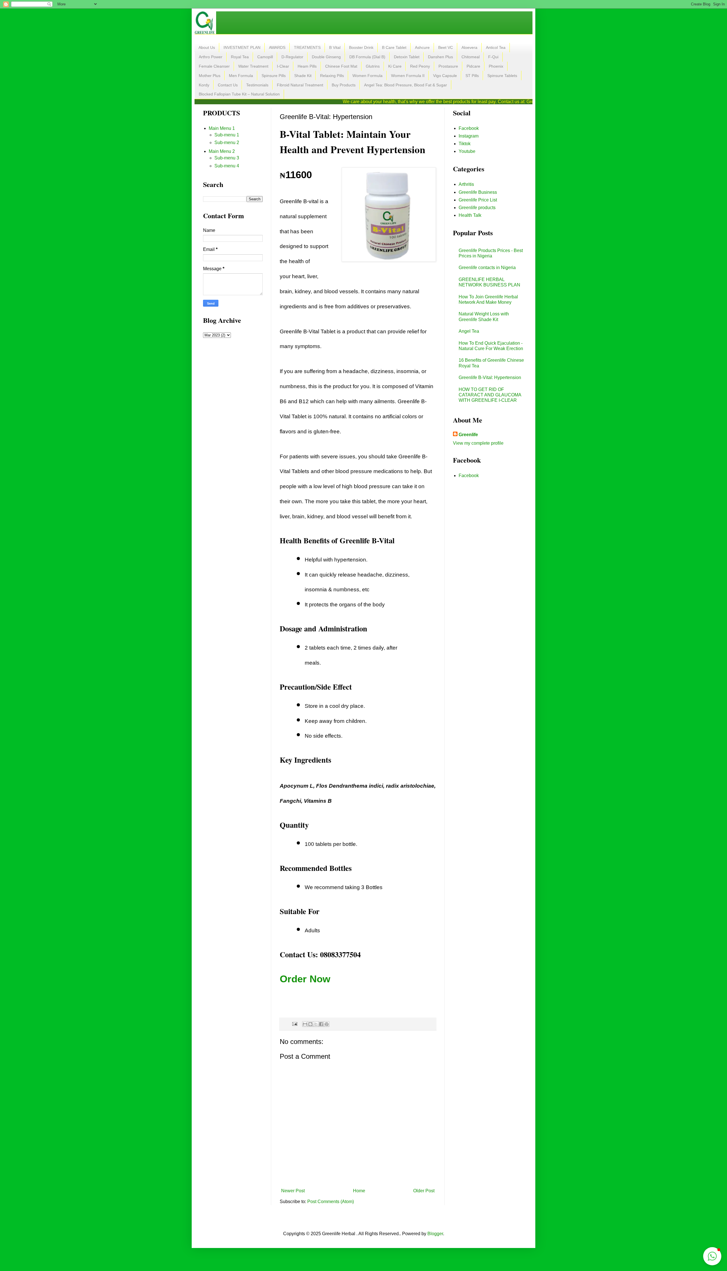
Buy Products (344, 85)
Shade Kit (303, 75)
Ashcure (422, 47)
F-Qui (493, 57)
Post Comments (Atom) (330, 1201)
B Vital (334, 47)
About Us (207, 47)
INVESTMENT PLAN (241, 47)
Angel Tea (469, 331)
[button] (712, 1256)
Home (359, 1190)
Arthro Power (210, 57)
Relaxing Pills (332, 75)
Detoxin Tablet (406, 57)
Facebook (469, 128)
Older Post (423, 1190)
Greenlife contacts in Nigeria (487, 267)
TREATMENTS (307, 47)
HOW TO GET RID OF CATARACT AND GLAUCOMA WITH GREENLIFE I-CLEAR (490, 395)
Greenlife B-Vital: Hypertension (490, 377)
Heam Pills (307, 66)
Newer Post (293, 1190)
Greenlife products (477, 207)
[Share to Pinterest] (326, 1024)
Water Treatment (253, 66)
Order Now (305, 978)
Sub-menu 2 (226, 142)
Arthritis (466, 184)
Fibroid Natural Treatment (300, 85)
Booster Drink (361, 47)
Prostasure (448, 66)
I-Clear (283, 66)
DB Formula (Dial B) (367, 57)
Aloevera (469, 47)
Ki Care (395, 66)
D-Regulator (292, 57)
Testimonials (257, 85)
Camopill (265, 57)
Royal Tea (240, 57)
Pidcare (473, 66)
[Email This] (305, 1024)
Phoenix (496, 66)
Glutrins (373, 66)
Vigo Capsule (445, 75)
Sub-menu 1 (226, 134)
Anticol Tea (495, 47)
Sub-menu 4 (226, 165)
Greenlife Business (478, 192)
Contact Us (228, 85)
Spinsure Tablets (502, 75)
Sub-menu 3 (226, 157)
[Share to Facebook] (321, 1024)
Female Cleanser (214, 66)
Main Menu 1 (222, 128)
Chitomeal (470, 57)
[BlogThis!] (310, 1024)
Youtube (467, 151)
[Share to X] (316, 1024)
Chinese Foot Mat (341, 66)
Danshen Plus (440, 57)
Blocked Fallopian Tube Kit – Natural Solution (239, 94)
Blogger (435, 1233)
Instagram (469, 136)
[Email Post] (294, 1023)
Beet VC (445, 47)
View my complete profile (478, 443)
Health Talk (470, 215)
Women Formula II (408, 75)
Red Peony (420, 66)
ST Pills (472, 75)
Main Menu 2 (222, 151)
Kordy (204, 85)
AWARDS (277, 47)
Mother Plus (209, 75)
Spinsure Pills (274, 75)
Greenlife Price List (478, 199)
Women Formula (367, 75)
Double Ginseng (326, 57)
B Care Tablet (394, 47)
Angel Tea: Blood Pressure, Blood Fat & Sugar (405, 85)
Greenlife (468, 434)
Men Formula (241, 75)
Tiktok (465, 143)
